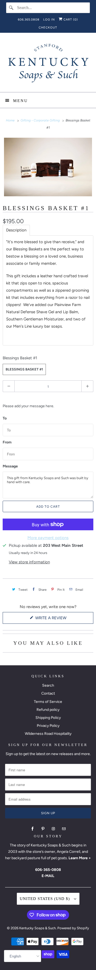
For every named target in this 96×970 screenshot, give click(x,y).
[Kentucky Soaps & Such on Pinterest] (42, 828)
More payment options (48, 537)
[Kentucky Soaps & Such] (48, 64)
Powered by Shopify (73, 928)
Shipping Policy (48, 717)
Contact (48, 693)
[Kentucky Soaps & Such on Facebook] (32, 828)
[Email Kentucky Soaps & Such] (63, 828)
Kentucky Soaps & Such (37, 928)
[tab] (16, 230)
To (5, 418)
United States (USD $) (45, 898)
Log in (49, 19)
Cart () (70, 19)
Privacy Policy (48, 725)
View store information (29, 562)
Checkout (48, 27)
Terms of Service (48, 701)
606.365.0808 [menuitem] (28, 19)
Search (48, 685)
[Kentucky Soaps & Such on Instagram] (53, 828)
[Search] (11, 7)
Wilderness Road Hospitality (48, 733)
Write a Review (52, 619)
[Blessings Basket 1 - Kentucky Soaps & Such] (48, 167)
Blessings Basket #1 (20, 358)
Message (10, 466)
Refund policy (48, 709)
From (7, 442)
